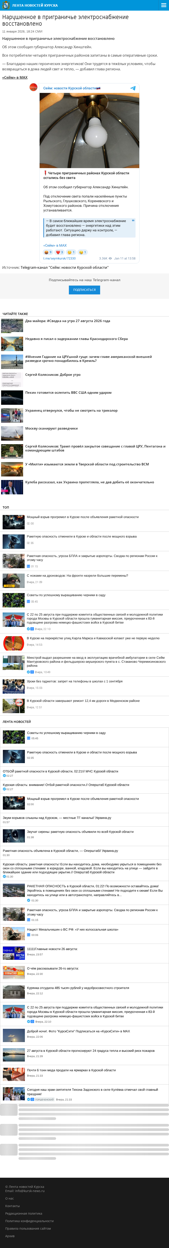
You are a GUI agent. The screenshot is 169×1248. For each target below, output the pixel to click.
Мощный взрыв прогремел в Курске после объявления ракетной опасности (83, 517)
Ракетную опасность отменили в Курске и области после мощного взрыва (82, 536)
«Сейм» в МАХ (15, 77)
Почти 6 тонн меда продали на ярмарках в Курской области (71, 1070)
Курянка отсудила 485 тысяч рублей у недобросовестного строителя (78, 988)
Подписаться (84, 290)
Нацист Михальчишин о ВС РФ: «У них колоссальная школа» (72, 929)
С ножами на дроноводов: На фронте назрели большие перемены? (77, 575)
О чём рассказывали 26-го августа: (53, 968)
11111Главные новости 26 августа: (52, 949)
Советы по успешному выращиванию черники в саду (66, 595)
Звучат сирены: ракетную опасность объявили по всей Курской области (80, 831)
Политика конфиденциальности (29, 1221)
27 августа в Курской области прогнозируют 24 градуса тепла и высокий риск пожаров (91, 1050)
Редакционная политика (23, 1213)
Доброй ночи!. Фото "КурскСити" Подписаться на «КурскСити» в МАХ (78, 1031)
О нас (9, 1198)
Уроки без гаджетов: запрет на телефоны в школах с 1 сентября (75, 681)
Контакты (12, 1206)
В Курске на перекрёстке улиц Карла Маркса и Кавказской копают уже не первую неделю (93, 638)
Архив (10, 1236)
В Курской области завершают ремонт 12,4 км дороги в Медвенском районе (83, 701)
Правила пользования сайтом (28, 1228)
